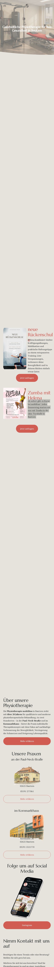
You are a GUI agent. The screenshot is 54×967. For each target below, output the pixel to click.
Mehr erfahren (27, 741)
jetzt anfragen (27, 377)
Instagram (27, 925)
